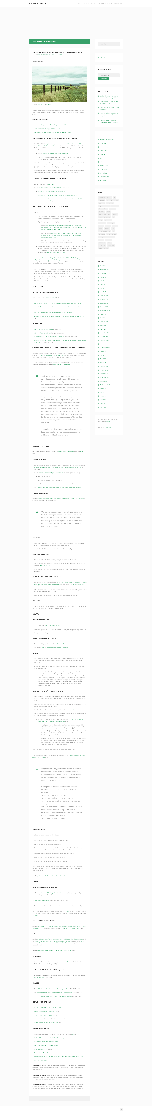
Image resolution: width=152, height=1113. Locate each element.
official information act (104, 231)
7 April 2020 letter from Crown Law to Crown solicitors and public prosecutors (60, 939)
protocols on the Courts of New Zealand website (51, 876)
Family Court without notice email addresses (55, 647)
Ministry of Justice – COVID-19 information (46, 1045)
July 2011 (102, 392)
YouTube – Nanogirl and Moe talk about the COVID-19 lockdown (53, 312)
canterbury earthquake (112, 200)
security (101, 240)
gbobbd (108, 421)
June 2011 (103, 396)
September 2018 (105, 273)
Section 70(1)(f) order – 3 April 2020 (44, 1015)
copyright (101, 206)
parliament (102, 234)
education (101, 211)
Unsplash (48, 104)
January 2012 (104, 370)
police (108, 234)
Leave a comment (58, 54)
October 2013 (104, 336)
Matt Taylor (49, 54)
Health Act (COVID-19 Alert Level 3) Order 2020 (47, 1008)
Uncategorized (104, 177)
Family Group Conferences (66, 452)
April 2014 (103, 325)
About (79, 3)
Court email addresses (63, 644)
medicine (107, 228)
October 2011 (104, 381)
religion (107, 237)
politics (114, 234)
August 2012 (103, 351)
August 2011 (103, 388)
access (82, 452)
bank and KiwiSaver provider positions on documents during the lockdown (59, 487)
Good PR (102, 154)
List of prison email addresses (41, 900)
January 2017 (104, 299)
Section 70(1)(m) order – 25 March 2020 (45, 1011)
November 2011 (104, 377)
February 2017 (104, 295)
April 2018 (103, 284)
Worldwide (103, 180)
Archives (86, 3)
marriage (114, 225)
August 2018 (103, 277)
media (100, 228)
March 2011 (103, 407)
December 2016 (104, 303)
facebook (115, 214)
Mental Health (104, 165)
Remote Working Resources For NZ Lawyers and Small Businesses (109, 115)
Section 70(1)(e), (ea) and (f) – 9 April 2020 (46, 1023)
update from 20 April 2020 (71, 928)
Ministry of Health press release (43, 329)
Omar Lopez (41, 104)
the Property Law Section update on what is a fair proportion (54, 992)
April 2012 (103, 359)
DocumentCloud (103, 209)
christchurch (110, 203)
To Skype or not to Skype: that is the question (51, 355)
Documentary (104, 147)
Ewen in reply (68, 950)
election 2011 (102, 214)
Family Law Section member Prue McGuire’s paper (49, 337)
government (108, 220)
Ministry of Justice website (53, 625)
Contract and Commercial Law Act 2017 (50, 188)
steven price (108, 240)
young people (111, 245)
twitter (109, 242)
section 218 (49, 201)
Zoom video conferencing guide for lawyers (47, 129)
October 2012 (104, 344)
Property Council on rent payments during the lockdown (55, 996)
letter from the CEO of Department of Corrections (51, 893)
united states (102, 245)
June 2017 (103, 292)
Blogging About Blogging (107, 139)
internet (101, 225)
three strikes (102, 242)
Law (39, 1098)
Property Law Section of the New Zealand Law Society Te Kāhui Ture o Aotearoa (60, 498)
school (112, 237)
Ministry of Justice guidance (42, 333)
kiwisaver (107, 225)
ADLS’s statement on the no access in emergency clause (53, 989)
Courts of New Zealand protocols (43, 1053)
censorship (102, 203)
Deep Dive (103, 143)
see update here (65, 962)
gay (113, 217)
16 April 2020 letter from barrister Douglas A (50, 950)
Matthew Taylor (37, 3)
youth (100, 248)
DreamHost (108, 427)
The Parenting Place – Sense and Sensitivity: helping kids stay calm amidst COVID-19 (59, 303)
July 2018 (102, 281)
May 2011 (103, 400)
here (67, 165)
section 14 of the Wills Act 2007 (55, 252)
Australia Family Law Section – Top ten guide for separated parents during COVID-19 (59, 316)
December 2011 (104, 374)
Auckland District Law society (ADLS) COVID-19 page (49, 1038)
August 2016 (103, 314)
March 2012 (103, 362)
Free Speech (103, 150)
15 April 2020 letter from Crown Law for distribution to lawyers (53, 941)
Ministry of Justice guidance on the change (55, 153)
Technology (51, 1098)
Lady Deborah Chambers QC (61, 365)
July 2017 (102, 288)
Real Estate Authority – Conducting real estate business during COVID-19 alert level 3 (59, 1056)
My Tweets (101, 57)
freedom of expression (104, 217)
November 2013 (104, 333)
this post (50, 184)
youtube (106, 248)
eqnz (109, 214)
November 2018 (104, 269)
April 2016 (103, 318)
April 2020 (103, 266)
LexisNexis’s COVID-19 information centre (46, 1041)
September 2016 (105, 310)
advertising (102, 197)
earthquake (112, 209)
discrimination (114, 206)
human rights (111, 223)
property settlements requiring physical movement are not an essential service (57, 467)
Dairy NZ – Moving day (40, 1060)
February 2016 (104, 322)
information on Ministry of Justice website (51, 473)
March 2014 (103, 329)
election (108, 211)
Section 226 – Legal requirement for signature (51, 191)
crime (107, 206)
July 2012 (102, 355)
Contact (93, 3)
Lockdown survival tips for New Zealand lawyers (57, 52)
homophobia (102, 223)
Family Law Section (50, 298)
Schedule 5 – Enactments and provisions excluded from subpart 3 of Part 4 (60, 199)
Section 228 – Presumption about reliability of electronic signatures (57, 195)
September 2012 (105, 347)
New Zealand (44, 1098)
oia (113, 231)
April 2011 (103, 403)
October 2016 (104, 307)
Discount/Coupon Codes (105, 3)
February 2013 (104, 340)
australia (109, 197)
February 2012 (104, 366)
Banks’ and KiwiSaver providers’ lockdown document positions (52, 132)
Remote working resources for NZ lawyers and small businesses (53, 125)
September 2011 (105, 385)
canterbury (102, 200)
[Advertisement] (76, 20)
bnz (114, 197)
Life (101, 162)
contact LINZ (47, 565)
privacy (101, 237)
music (113, 228)
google (101, 220)
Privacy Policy (118, 3)
